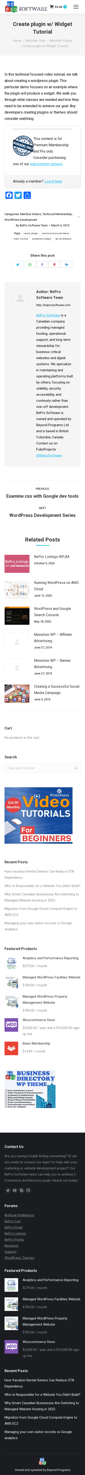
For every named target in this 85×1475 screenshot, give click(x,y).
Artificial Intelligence (19, 1215)
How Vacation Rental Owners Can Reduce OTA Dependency (39, 874)
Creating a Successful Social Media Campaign (56, 689)
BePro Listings (15, 1233)
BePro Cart (13, 1221)
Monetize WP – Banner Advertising (52, 663)
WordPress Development (21, 219)
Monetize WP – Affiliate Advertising (53, 637)
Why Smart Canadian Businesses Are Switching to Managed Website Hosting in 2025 (42, 897)
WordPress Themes (19, 1258)
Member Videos (30, 214)
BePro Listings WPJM (51, 557)
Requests (12, 1246)
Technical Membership (57, 214)
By (32, 225)
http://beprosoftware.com (53, 305)
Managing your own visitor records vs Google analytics (38, 926)
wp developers (63, 238)
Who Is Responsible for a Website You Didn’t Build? (42, 886)
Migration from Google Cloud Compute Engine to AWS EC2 (41, 912)
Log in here (53, 181)
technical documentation (55, 233)
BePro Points (14, 1240)
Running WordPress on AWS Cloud (56, 586)
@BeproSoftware (49, 455)
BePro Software (48, 315)
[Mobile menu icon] (75, 6)
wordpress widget (41, 238)
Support (10, 1252)
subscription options (46, 164)
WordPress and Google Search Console (52, 611)
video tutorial (21, 238)
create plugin (31, 233)
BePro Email (13, 1227)
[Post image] (17, 564)
